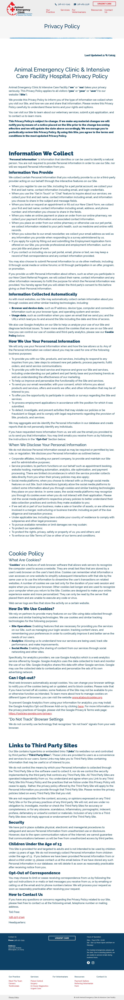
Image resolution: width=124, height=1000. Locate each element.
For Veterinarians (60, 977)
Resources (79, 977)
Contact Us (101, 977)
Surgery (34, 983)
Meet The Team (15, 981)
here (81, 706)
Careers (12, 983)
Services (34, 977)
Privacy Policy (14, 997)
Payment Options (81, 981)
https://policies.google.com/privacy (30, 713)
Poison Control (37, 981)
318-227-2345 (17, 917)
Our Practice (14, 977)
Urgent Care (104, 3)
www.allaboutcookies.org (87, 697)
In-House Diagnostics (39, 986)
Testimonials (14, 986)
